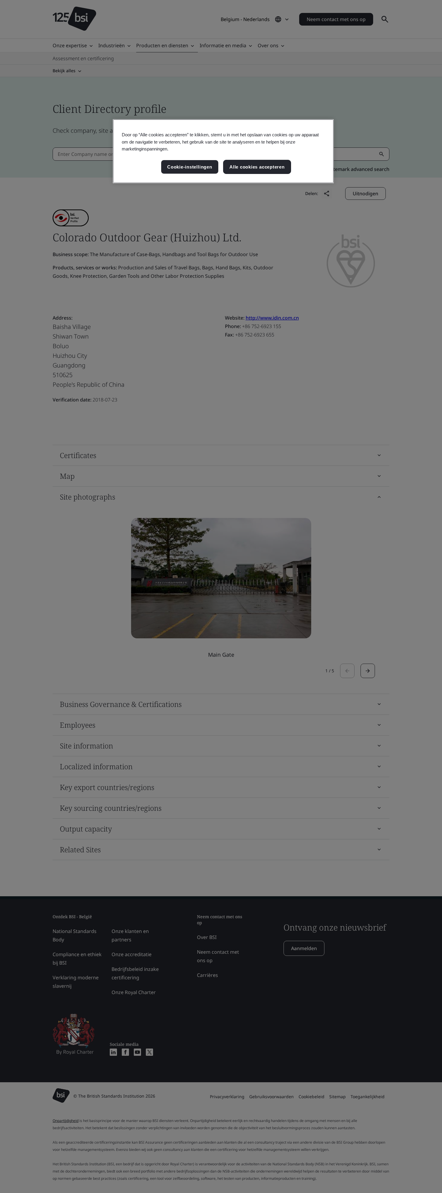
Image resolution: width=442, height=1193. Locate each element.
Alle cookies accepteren (257, 166)
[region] (223, 151)
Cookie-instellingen (189, 166)
